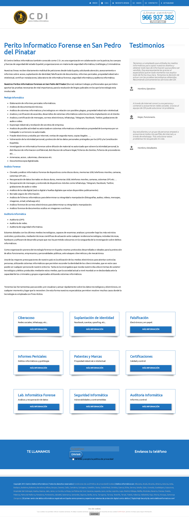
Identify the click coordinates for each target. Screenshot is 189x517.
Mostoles (146, 491)
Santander (75, 495)
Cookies (111, 484)
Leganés (97, 491)
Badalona (24, 487)
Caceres (61, 487)
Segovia (83, 495)
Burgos (54, 487)
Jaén (47, 491)
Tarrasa (110, 495)
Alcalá (145, 484)
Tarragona (102, 495)
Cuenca (121, 487)
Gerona (133, 487)
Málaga (133, 491)
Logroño (115, 491)
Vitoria (156, 495)
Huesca (42, 491)
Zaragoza (17, 498)
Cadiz (67, 487)
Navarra (154, 491)
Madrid (127, 491)
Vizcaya (163, 495)
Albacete (138, 484)
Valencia (136, 495)
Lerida (108, 491)
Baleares (32, 487)
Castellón (90, 487)
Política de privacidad (98, 484)
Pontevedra (49, 495)
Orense (161, 491)
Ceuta (97, 487)
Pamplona (40, 495)
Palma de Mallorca (28, 495)
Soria (95, 495)
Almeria (158, 484)
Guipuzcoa (169, 487)
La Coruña (59, 491)
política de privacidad (103, 459)
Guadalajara (159, 487)
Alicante (151, 484)
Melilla (139, 491)
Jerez (52, 491)
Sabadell (58, 495)
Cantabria (73, 487)
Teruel (123, 495)
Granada (150, 487)
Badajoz (17, 487)
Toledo (129, 495)
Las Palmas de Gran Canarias (82, 491)
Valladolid (144, 495)
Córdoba (114, 487)
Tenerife (117, 495)
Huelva (35, 491)
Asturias (165, 484)
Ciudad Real (105, 487)
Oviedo (167, 491)
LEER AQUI (121, 511)
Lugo (121, 491)
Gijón (145, 487)
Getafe (139, 487)
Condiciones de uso (81, 484)
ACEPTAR (94, 514)
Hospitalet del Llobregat (23, 491)
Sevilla (89, 495)
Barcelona (41, 487)
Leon (103, 491)
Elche (127, 487)
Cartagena (82, 487)
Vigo (151, 495)
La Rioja (67, 491)
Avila (171, 484)
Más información (38, 329)
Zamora (170, 495)
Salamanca (66, 495)
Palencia (17, 495)
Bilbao (48, 487)
